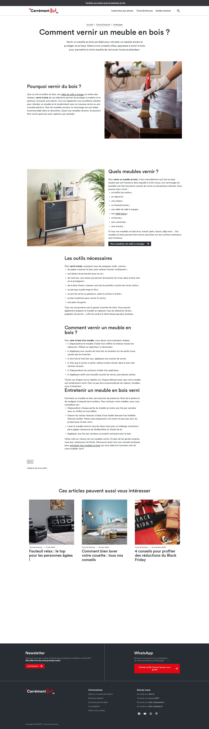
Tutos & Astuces (103, 25)
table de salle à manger (72, 94)
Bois (30, 462)
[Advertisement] (104, 153)
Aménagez (118, 25)
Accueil (89, 25)
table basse (121, 214)
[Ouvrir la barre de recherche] (178, 11)
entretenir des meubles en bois (85, 445)
